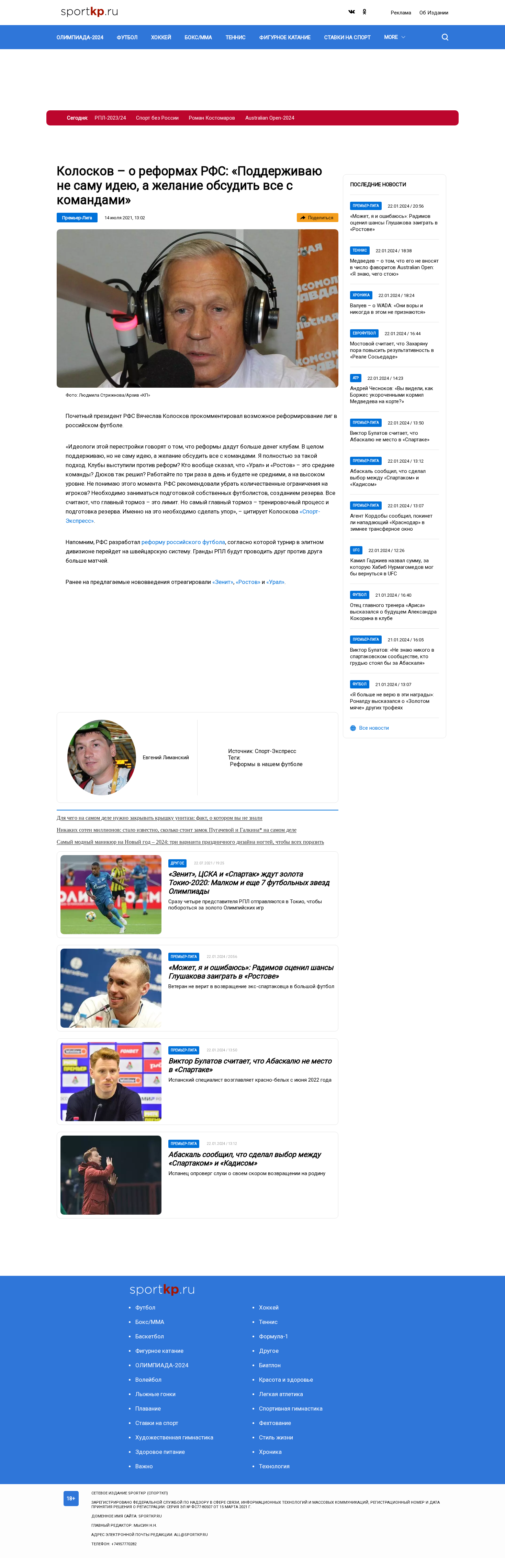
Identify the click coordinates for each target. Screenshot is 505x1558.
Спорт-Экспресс (275, 751)
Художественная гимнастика (174, 1437)
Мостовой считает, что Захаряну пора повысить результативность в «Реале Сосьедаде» (392, 350)
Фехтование (275, 1422)
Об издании (433, 13)
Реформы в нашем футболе (266, 764)
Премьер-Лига (77, 217)
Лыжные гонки (155, 1394)
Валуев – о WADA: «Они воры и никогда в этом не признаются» (387, 308)
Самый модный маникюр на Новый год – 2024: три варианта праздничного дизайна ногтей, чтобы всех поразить (190, 842)
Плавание (148, 1408)
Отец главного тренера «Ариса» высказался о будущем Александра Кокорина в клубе (393, 611)
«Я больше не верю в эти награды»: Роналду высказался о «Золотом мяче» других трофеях (392, 701)
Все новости (374, 728)
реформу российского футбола (183, 542)
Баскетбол (149, 1336)
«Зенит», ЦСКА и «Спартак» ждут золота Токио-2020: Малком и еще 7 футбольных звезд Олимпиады (248, 882)
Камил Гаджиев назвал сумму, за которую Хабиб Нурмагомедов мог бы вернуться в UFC (392, 567)
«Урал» (275, 581)
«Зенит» (222, 581)
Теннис (360, 250)
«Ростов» (248, 581)
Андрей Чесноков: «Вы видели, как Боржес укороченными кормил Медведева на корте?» (391, 395)
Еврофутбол (364, 333)
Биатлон (270, 1365)
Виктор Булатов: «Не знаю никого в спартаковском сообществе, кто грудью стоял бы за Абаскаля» (392, 656)
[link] (197, 308)
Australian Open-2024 (269, 118)
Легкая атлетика (281, 1394)
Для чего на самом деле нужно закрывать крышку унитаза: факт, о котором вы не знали (159, 818)
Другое (269, 1350)
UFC (356, 550)
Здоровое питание (160, 1451)
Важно (144, 1466)
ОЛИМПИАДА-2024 (162, 1365)
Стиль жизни (276, 1437)
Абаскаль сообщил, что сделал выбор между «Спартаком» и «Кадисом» (244, 1158)
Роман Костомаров (212, 118)
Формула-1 (274, 1336)
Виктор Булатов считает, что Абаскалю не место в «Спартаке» (389, 436)
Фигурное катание (159, 1350)
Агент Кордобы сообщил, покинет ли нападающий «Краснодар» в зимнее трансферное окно (391, 522)
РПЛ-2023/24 (110, 118)
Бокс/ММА (149, 1321)
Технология (274, 1466)
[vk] (352, 13)
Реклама (402, 13)
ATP (356, 378)
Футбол (360, 595)
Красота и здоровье (286, 1379)
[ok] (365, 13)
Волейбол (148, 1379)
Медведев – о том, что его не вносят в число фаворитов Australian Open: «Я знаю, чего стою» (394, 267)
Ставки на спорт (156, 1422)
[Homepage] (89, 12)
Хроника (361, 295)
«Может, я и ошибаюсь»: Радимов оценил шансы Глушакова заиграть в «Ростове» (250, 971)
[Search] (445, 37)
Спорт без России (157, 118)
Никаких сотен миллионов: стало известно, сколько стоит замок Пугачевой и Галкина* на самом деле (176, 830)
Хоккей (269, 1307)
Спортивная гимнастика (291, 1408)
